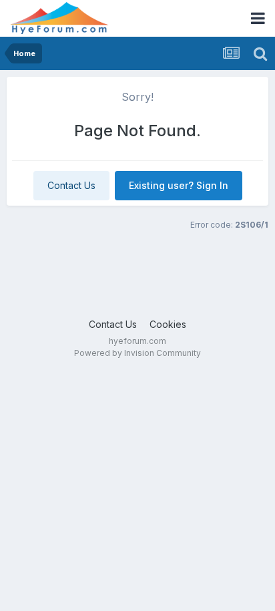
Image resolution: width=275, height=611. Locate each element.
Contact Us (71, 185)
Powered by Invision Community (137, 353)
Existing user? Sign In (178, 185)
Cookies (168, 324)
